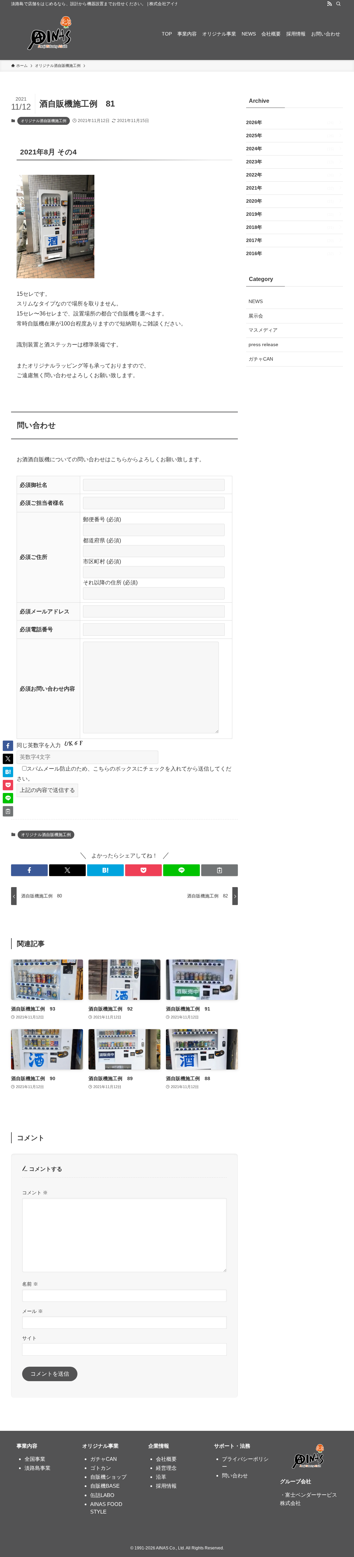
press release (263, 344)
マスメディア (263, 330)
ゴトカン (100, 1468)
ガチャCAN (261, 359)
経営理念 (166, 1468)
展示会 (256, 316)
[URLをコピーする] (219, 870)
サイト (29, 1338)
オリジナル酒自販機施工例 (43, 121)
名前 (30, 1284)
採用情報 (166, 1486)
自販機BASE (105, 1486)
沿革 (161, 1477)
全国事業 (35, 1459)
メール (32, 1311)
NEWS (256, 301)
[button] (29, 870)
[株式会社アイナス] (50, 33)
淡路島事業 (37, 1468)
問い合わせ (235, 1475)
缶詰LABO (102, 1495)
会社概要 (166, 1459)
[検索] (338, 4)
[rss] (329, 4)
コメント (35, 1192)
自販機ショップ (108, 1477)
